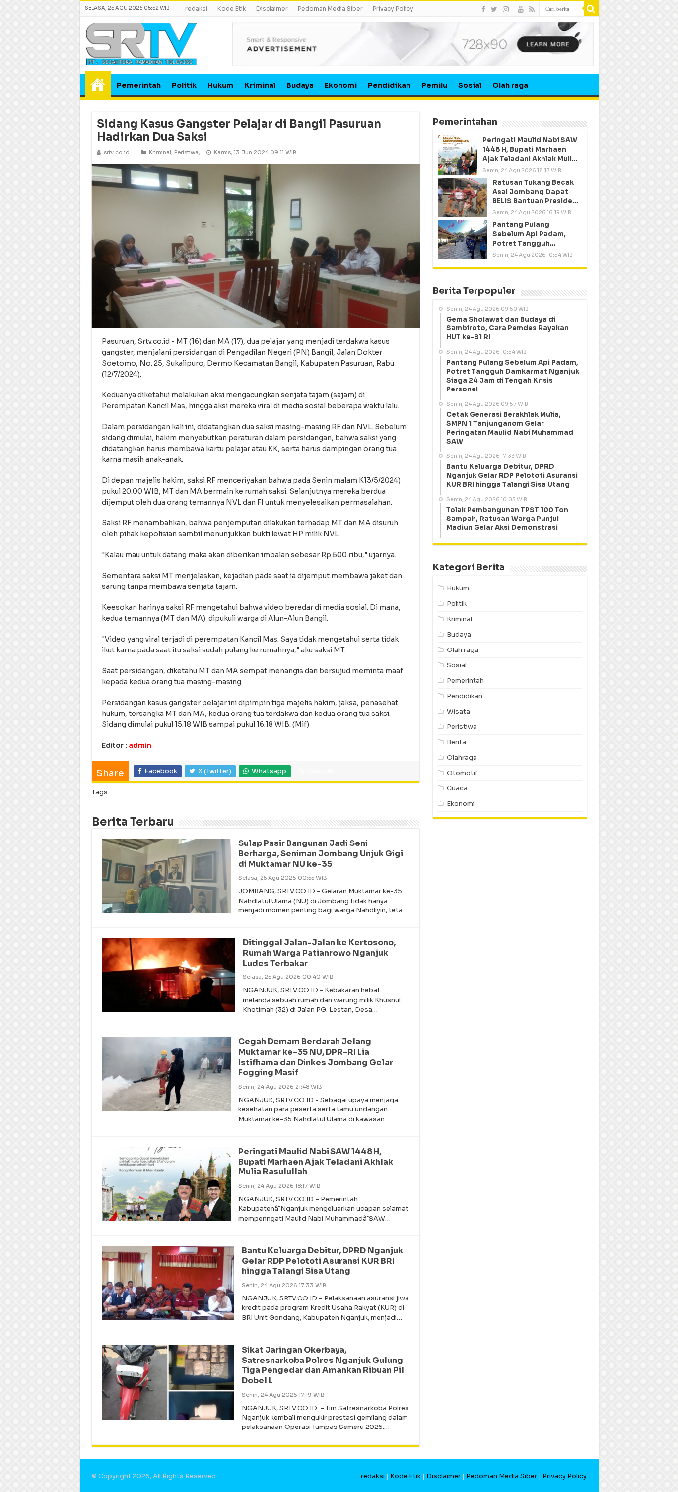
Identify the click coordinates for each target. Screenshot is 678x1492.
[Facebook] (483, 9)
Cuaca (457, 788)
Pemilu (434, 85)
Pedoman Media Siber (330, 8)
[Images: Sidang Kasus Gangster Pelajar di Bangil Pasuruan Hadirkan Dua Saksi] (255, 245)
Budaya (300, 85)
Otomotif (462, 773)
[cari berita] (591, 8)
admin (140, 745)
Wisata (458, 711)
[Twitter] (494, 9)
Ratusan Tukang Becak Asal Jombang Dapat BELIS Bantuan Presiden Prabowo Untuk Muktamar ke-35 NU (534, 201)
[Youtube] (521, 9)
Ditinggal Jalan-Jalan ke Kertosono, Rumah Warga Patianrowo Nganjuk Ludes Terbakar (319, 953)
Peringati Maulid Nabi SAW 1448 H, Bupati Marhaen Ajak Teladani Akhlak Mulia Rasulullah (315, 1161)
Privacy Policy (393, 8)
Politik (184, 85)
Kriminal (259, 85)
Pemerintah (139, 85)
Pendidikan (389, 85)
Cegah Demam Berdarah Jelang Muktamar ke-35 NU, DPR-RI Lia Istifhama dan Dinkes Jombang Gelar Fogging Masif (315, 1057)
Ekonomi (341, 85)
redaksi (196, 8)
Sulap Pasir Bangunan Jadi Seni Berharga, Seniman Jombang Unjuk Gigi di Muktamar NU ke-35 (320, 853)
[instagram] (506, 9)
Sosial (469, 85)
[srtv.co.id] (141, 43)
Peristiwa (186, 152)
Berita (456, 742)
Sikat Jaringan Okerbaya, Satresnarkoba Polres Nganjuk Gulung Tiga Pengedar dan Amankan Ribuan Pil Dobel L (323, 1365)
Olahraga (462, 757)
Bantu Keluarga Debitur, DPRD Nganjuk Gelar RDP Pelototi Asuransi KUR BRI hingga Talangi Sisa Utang (322, 1261)
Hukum (220, 85)
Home (98, 84)
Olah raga (510, 85)
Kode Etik (231, 8)
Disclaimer (272, 8)
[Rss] (532, 9)
